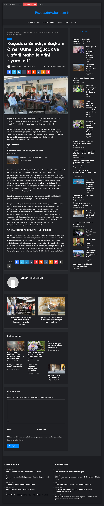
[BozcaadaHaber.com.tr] (52, 12)
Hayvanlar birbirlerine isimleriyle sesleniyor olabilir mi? (90, 184)
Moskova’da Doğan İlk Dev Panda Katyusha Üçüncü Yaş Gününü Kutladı (36, 355)
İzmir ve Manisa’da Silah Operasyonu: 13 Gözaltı (25, 151)
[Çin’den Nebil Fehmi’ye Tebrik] (78, 242)
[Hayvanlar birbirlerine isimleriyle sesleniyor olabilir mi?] (78, 183)
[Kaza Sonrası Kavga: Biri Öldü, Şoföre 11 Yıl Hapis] (78, 253)
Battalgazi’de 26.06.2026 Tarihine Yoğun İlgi (82, 265)
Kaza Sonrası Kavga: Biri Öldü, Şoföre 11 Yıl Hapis (91, 254)
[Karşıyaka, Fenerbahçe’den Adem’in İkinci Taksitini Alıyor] (78, 88)
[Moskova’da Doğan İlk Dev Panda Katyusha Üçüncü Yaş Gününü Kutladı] (36, 346)
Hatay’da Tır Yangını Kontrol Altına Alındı (14, 366)
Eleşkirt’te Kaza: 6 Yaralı (91, 231)
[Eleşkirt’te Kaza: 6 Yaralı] (78, 232)
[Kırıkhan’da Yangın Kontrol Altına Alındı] (12, 160)
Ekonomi (45, 22)
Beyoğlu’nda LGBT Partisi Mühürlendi (54, 376)
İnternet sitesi (41, 429)
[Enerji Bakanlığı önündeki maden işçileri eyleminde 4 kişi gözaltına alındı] (16, 346)
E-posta (10, 429)
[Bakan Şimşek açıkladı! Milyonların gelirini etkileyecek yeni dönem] (78, 49)
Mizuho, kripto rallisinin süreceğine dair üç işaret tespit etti (84, 172)
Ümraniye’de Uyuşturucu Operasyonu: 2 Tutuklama (33, 368)
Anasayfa (31, 22)
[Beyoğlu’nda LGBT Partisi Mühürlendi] (56, 369)
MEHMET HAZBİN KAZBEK (19, 66)
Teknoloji (59, 22)
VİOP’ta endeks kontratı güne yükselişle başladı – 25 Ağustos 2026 (84, 153)
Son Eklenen (84, 32)
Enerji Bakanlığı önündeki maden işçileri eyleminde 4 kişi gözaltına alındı (15, 355)
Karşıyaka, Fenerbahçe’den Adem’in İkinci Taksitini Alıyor (91, 90)
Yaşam (67, 22)
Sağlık (52, 22)
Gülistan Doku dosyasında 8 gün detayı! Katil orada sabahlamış (55, 345)
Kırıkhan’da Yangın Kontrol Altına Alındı (50, 4)
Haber (38, 22)
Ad (8, 422)
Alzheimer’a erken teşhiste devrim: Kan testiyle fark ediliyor (83, 143)
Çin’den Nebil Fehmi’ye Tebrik (91, 241)
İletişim (73, 22)
